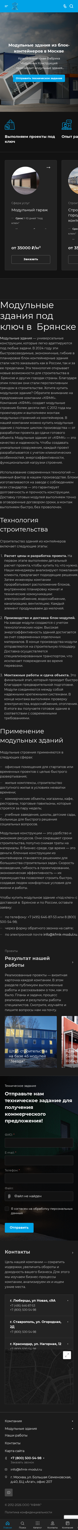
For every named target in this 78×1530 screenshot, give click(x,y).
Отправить (19, 1227)
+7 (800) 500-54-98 (23, 1309)
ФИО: (9, 1134)
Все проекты (71, 961)
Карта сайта (14, 1451)
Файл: (9, 1188)
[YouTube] (9, 1492)
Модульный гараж (29, 209)
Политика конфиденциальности (28, 1512)
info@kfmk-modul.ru (60, 934)
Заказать (31, 259)
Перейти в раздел (71, 1252)
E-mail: (10, 1152)
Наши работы (16, 1435)
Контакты (13, 1443)
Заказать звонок (22, 1462)
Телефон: (12, 1170)
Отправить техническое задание (39, 78)
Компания (13, 1421)
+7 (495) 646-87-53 (22, 1305)
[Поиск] (71, 6)
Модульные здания (16, 338)
